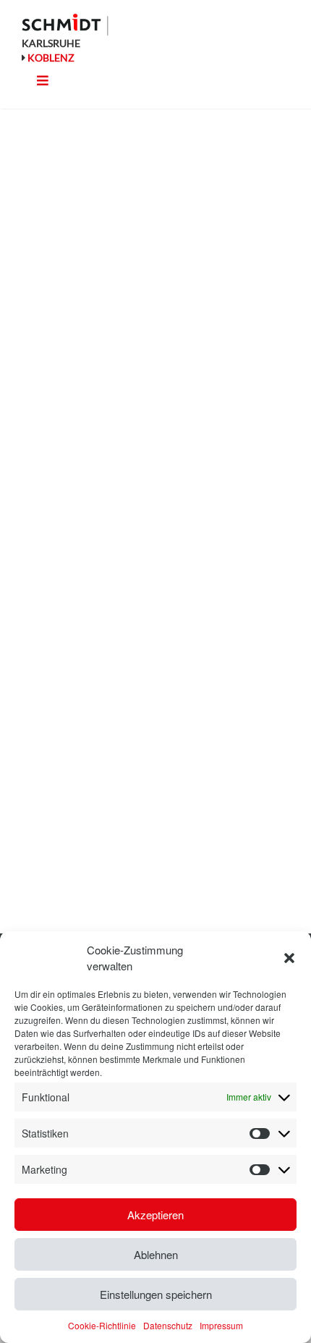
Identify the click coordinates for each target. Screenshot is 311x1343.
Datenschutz (167, 1325)
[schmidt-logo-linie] (65, 24)
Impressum (221, 1325)
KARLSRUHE (51, 43)
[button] (289, 958)
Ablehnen (156, 1254)
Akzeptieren (155, 1214)
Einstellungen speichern (156, 1294)
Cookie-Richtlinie (102, 1325)
